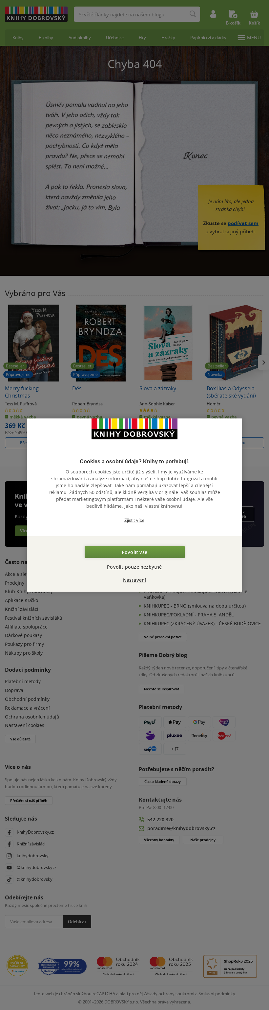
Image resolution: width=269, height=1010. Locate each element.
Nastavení (134, 580)
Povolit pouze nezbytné (134, 567)
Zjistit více (134, 520)
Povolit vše (134, 552)
